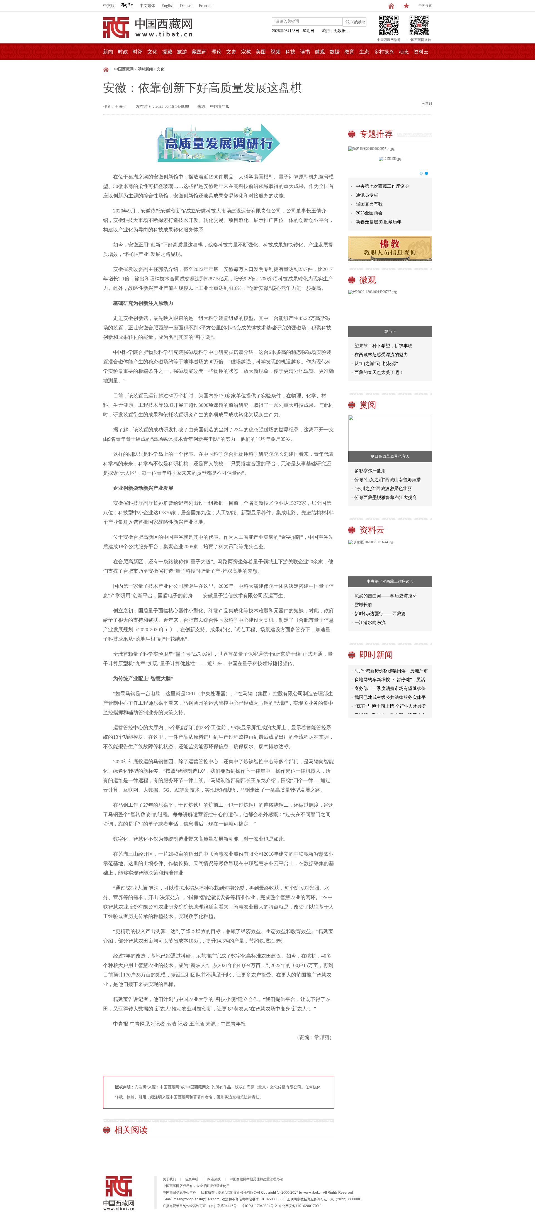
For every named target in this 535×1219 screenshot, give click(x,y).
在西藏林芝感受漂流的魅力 (381, 354)
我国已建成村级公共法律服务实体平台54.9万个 (390, 690)
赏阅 (367, 404)
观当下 (390, 331)
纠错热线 (214, 1179)
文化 (152, 52)
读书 (305, 52)
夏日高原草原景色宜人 (390, 456)
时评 (138, 52)
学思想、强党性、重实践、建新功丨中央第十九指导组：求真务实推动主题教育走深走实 (390, 708)
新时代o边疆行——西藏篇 (380, 613)
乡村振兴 (384, 52)
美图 (261, 52)
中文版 (109, 6)
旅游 (182, 52)
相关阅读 (131, 1129)
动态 (404, 52)
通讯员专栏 (367, 195)
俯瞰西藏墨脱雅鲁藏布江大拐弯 (385, 497)
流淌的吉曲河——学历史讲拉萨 (385, 595)
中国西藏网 (124, 69)
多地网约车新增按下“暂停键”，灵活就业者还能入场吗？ (389, 673)
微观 (320, 52)
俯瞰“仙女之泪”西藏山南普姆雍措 (387, 479)
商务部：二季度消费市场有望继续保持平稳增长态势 (390, 682)
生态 (364, 52)
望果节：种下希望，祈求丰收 (383, 345)
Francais (205, 6)
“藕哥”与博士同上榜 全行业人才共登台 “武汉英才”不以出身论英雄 (390, 699)
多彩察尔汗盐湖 (370, 470)
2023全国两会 (369, 212)
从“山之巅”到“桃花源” (376, 363)
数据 (335, 52)
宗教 (246, 52)
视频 (276, 52)
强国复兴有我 (369, 204)
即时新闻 (145, 69)
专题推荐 (376, 133)
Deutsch (186, 6)
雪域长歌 (363, 604)
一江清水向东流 (370, 622)
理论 (216, 52)
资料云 (421, 52)
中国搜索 (425, 6)
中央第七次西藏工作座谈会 (382, 186)
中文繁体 (147, 6)
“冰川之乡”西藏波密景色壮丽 (383, 488)
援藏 (167, 52)
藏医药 (199, 52)
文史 (231, 52)
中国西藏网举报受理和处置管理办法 (256, 1179)
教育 (349, 52)
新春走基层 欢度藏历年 (379, 221)
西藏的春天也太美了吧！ (378, 372)
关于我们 (169, 1179)
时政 (123, 52)
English (168, 6)
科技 (290, 52)
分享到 (427, 104)
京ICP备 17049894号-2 (259, 1206)
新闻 (108, 52)
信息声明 (191, 1179)
